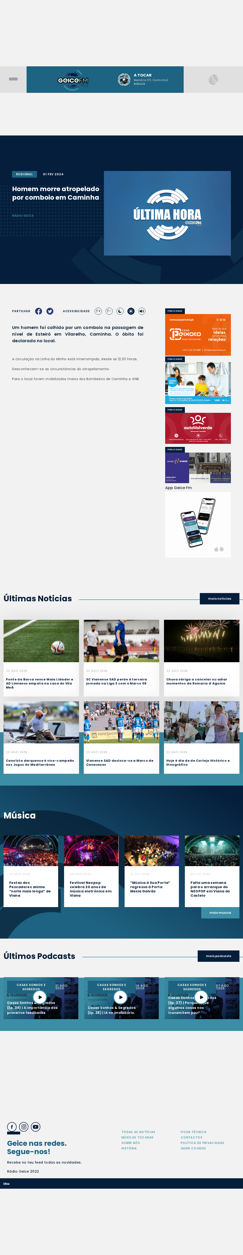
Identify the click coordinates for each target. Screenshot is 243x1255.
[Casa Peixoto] (198, 335)
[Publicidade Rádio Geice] (213, 79)
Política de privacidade (202, 1143)
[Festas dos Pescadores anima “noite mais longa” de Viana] (31, 850)
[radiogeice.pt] (72, 79)
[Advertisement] (121, 33)
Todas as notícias (138, 1132)
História (129, 1148)
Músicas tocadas (138, 1137)
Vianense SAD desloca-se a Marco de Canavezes (119, 762)
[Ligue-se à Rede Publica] (198, 383)
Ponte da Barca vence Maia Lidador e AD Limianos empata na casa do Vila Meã (39, 683)
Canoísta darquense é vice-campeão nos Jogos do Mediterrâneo (40, 762)
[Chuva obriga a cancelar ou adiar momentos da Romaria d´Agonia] (201, 640)
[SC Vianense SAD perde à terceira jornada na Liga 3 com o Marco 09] (121, 640)
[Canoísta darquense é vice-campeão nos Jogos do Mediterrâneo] (41, 722)
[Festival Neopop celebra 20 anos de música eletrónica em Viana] (91, 850)
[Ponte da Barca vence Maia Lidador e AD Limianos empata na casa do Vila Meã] (41, 640)
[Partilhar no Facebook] (38, 311)
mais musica (220, 912)
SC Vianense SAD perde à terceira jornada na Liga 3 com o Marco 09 (116, 681)
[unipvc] (202, 428)
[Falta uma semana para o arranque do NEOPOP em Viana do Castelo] (212, 850)
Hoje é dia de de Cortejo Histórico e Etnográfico (198, 762)
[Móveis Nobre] (198, 468)
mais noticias (219, 598)
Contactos (191, 1137)
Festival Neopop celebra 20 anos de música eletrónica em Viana (91, 889)
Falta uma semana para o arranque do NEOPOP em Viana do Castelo (210, 889)
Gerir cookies (193, 1148)
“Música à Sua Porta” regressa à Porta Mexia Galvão (150, 887)
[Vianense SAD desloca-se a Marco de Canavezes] (121, 722)
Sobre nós (131, 1143)
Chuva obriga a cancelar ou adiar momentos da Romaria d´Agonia (196, 681)
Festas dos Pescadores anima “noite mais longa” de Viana (30, 889)
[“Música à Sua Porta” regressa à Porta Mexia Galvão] (152, 850)
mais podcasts (218, 956)
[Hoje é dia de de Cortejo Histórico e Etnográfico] (201, 722)
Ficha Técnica (193, 1132)
